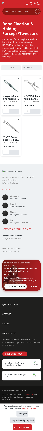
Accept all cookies (22, 427)
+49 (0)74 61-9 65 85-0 (19, 214)
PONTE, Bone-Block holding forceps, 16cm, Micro (10, 138)
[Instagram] (29, 390)
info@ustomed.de (17, 206)
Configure (22, 413)
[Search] (37, 11)
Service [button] (6, 314)
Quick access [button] (10, 304)
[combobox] (20, 11)
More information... (30, 408)
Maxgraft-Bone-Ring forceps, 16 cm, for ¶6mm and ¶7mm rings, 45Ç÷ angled (11, 97)
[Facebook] (33, 390)
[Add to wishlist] (19, 77)
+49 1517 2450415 (18, 198)
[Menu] (27, 3)
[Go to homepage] (12, 4)
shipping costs (27, 394)
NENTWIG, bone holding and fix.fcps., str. (32, 97)
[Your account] (35, 3)
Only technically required (22, 420)
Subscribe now (13, 354)
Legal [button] (5, 323)
